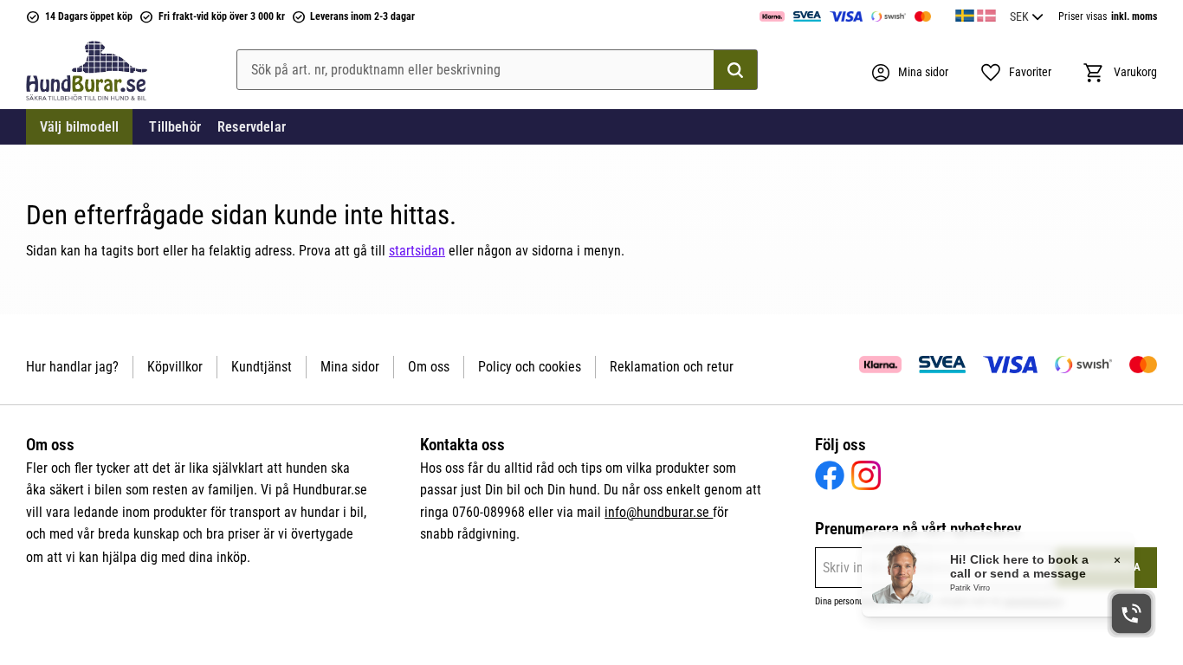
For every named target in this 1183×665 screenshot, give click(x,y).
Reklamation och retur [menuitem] (672, 366)
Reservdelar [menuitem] (251, 127)
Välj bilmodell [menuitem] (79, 127)
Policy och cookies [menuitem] (529, 366)
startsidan (417, 250)
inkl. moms (1134, 16)
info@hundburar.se (658, 512)
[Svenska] (964, 13)
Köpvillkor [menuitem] (175, 366)
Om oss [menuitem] (428, 366)
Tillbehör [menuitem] (174, 127)
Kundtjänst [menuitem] (261, 366)
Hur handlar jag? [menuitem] (72, 366)
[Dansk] (986, 13)
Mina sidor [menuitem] (349, 366)
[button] (1015, 72)
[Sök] (735, 70)
